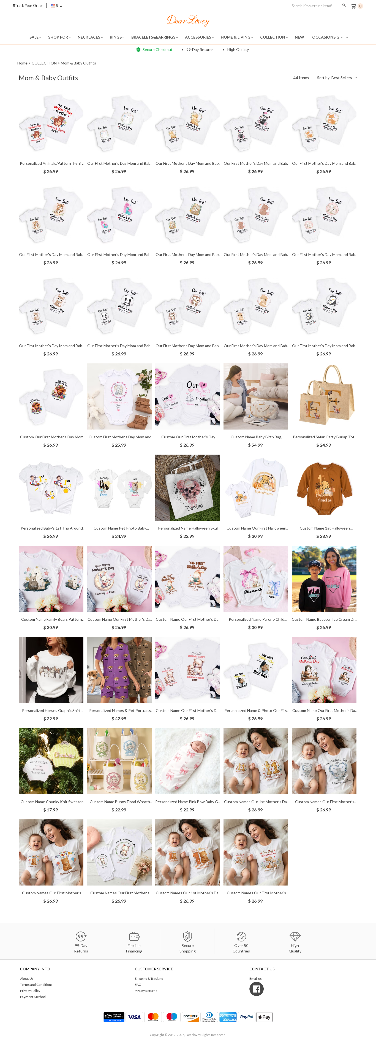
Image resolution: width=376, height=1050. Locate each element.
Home (22, 63)
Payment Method (33, 997)
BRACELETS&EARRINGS (153, 37)
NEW (300, 37)
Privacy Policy (30, 991)
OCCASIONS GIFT (329, 37)
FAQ (138, 984)
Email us (255, 978)
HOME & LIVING (236, 37)
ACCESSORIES (198, 37)
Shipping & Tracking (149, 978)
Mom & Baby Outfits (78, 63)
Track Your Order (29, 5)
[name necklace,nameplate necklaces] (188, 20)
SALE (34, 37)
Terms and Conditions (36, 984)
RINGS (116, 37)
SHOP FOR (58, 37)
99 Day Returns (146, 991)
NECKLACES (89, 37)
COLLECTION (273, 37)
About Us (27, 978)
